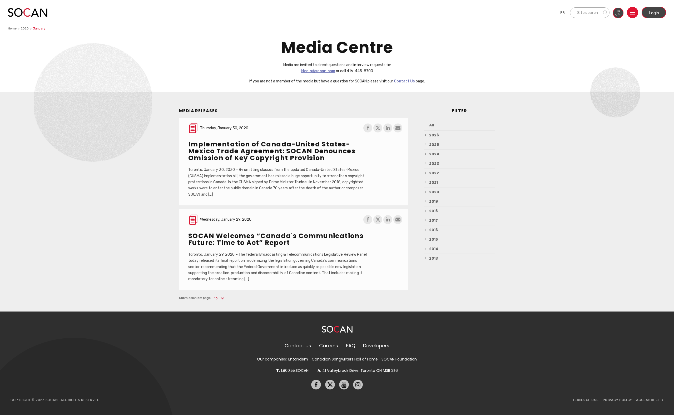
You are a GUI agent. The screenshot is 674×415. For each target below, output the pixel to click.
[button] (219, 298)
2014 (433, 248)
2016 (433, 230)
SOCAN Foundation (399, 359)
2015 (433, 239)
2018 (433, 211)
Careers (328, 345)
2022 (434, 173)
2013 (433, 258)
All (431, 125)
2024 (434, 154)
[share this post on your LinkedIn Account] (387, 127)
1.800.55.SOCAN (292, 370)
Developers (376, 345)
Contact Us (404, 81)
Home (12, 28)
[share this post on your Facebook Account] (367, 127)
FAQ (350, 345)
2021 (433, 182)
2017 (433, 220)
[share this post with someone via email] (397, 127)
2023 (434, 163)
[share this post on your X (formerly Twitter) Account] (377, 127)
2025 (434, 144)
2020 (25, 28)
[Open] (632, 12)
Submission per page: (195, 298)
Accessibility (650, 400)
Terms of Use (585, 400)
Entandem (298, 359)
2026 (434, 135)
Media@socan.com (318, 71)
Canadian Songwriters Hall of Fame (345, 359)
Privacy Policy (617, 400)
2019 (433, 201)
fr (562, 12)
